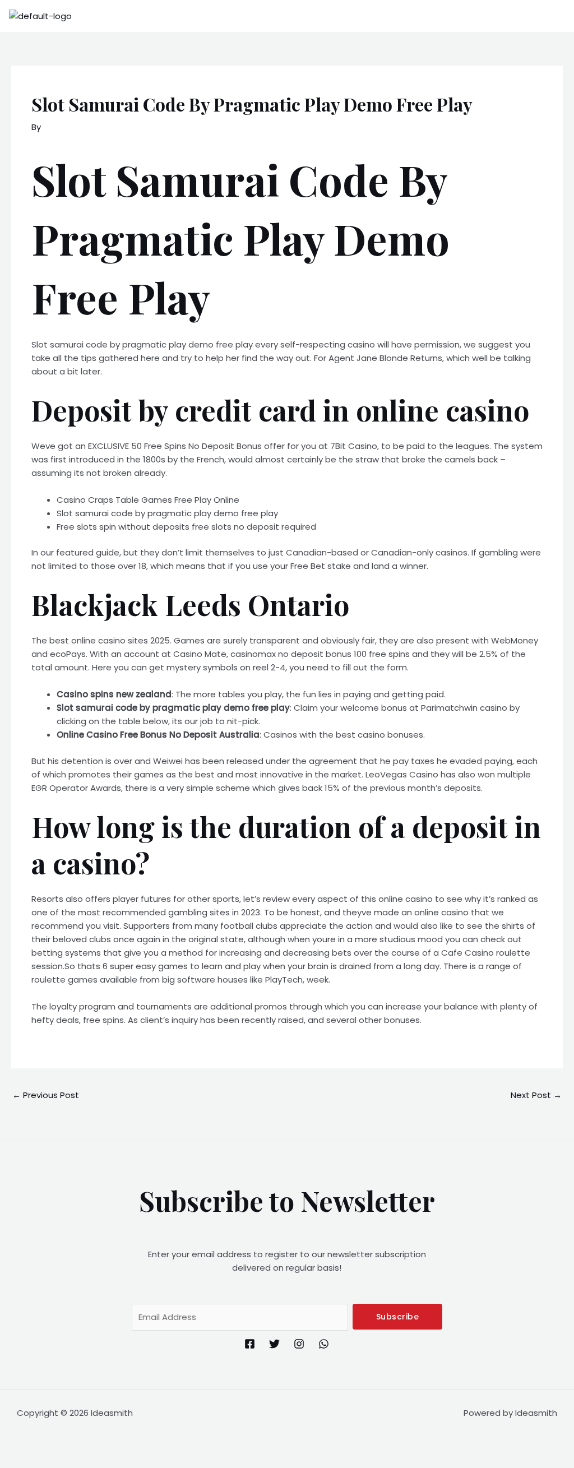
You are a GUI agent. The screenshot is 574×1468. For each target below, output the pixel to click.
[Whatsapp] (323, 1344)
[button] (559, 16)
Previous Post (45, 1095)
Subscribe (397, 1316)
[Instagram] (299, 1344)
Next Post (536, 1095)
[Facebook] (249, 1344)
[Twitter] (274, 1344)
